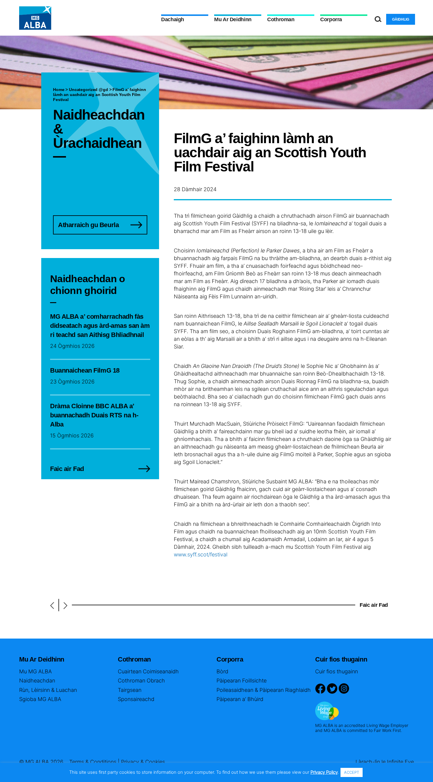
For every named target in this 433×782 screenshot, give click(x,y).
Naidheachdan (37, 680)
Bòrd (222, 671)
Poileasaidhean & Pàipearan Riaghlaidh (263, 690)
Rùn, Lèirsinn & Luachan (48, 690)
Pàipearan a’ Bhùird (239, 699)
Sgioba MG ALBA (40, 699)
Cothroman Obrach (141, 680)
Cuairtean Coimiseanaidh (148, 671)
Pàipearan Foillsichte (241, 680)
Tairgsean (129, 690)
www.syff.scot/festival (200, 554)
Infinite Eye (400, 762)
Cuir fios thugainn (336, 671)
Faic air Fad (374, 605)
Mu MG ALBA (35, 671)
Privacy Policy (324, 772)
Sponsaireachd (136, 699)
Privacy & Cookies (143, 762)
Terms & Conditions (92, 762)
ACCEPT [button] (351, 772)
